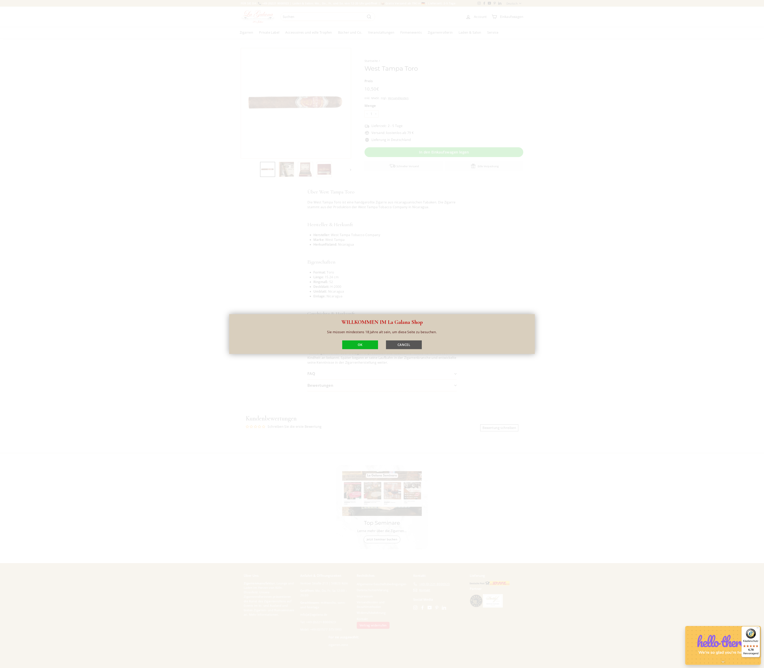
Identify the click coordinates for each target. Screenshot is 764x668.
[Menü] (757, 628)
